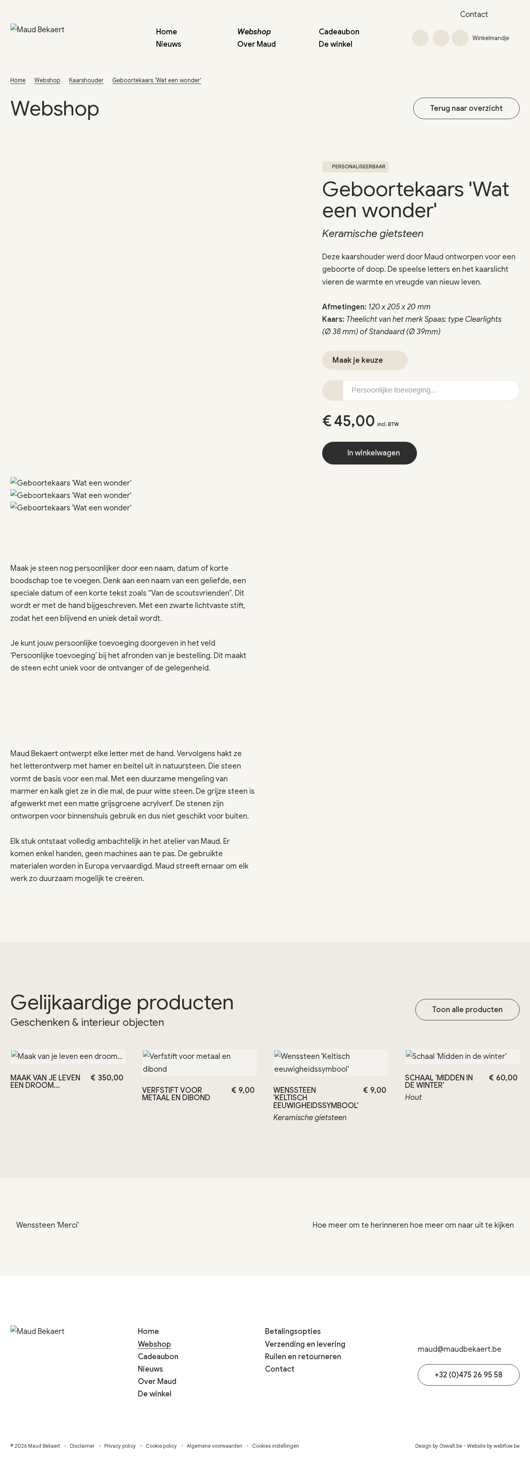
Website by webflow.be (493, 1446)
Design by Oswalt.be (438, 1446)
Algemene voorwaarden (214, 1446)
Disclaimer (82, 1446)
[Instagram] (514, 14)
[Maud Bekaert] (62, 38)
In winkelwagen (373, 452)
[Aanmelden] (441, 38)
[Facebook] (502, 14)
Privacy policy (120, 1446)
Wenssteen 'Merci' (46, 1225)
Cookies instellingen (275, 1446)
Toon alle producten (467, 1009)
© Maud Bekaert (35, 1446)
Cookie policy (161, 1446)
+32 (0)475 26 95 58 (469, 1374)
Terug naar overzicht (466, 108)
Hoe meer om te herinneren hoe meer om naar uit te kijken (414, 1225)
